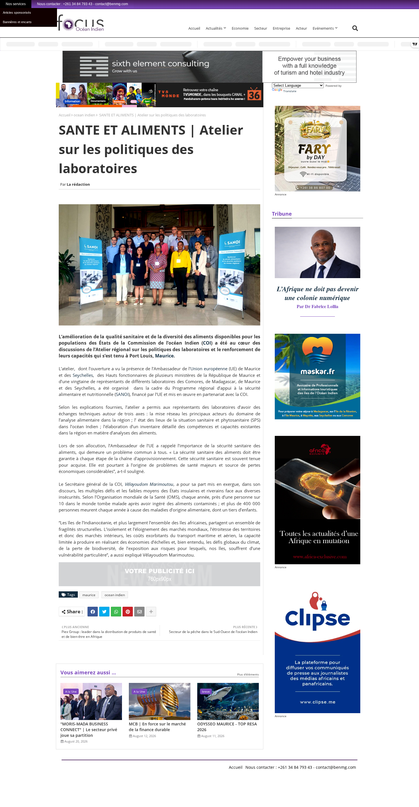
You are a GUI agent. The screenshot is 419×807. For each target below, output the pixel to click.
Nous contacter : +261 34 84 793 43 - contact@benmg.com (300, 767)
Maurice (164, 356)
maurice (88, 594)
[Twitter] (104, 611)
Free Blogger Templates (175, 765)
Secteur (260, 28)
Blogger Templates (102, 765)
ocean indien (84, 115)
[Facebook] (93, 611)
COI (207, 343)
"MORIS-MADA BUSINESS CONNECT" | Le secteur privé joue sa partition (88, 729)
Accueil (194, 28)
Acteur (301, 28)
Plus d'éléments (248, 674)
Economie (240, 28)
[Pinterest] (128, 611)
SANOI (122, 394)
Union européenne (208, 368)
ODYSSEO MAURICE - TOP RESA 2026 (227, 726)
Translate (289, 91)
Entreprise (281, 28)
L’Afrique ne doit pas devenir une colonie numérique (318, 293)
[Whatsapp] (116, 611)
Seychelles (83, 375)
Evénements (323, 28)
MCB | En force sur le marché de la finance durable (157, 726)
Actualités (214, 28)
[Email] (139, 611)
